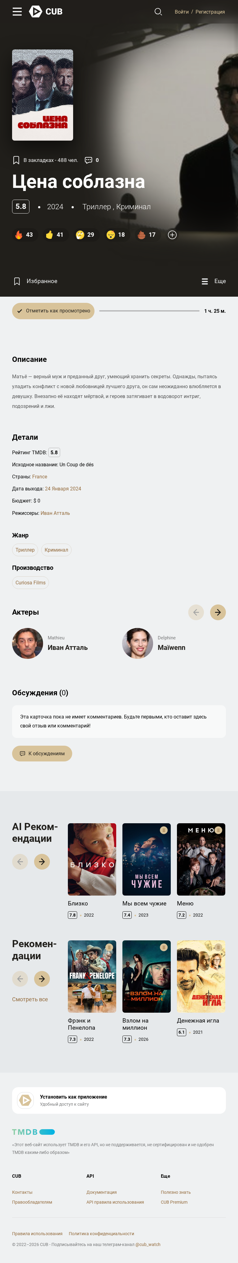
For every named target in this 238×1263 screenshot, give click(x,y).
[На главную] (46, 12)
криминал (133, 206)
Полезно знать (176, 1192)
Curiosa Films (30, 583)
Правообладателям (32, 1202)
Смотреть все (30, 999)
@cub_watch (148, 1244)
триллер (96, 206)
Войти (182, 12)
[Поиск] (158, 12)
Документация (101, 1192)
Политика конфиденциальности (101, 1233)
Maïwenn (171, 647)
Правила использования (37, 1233)
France (39, 477)
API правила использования (115, 1202)
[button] (218, 612)
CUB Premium (174, 1202)
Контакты (22, 1192)
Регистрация (210, 12)
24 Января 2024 (63, 489)
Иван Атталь (55, 513)
